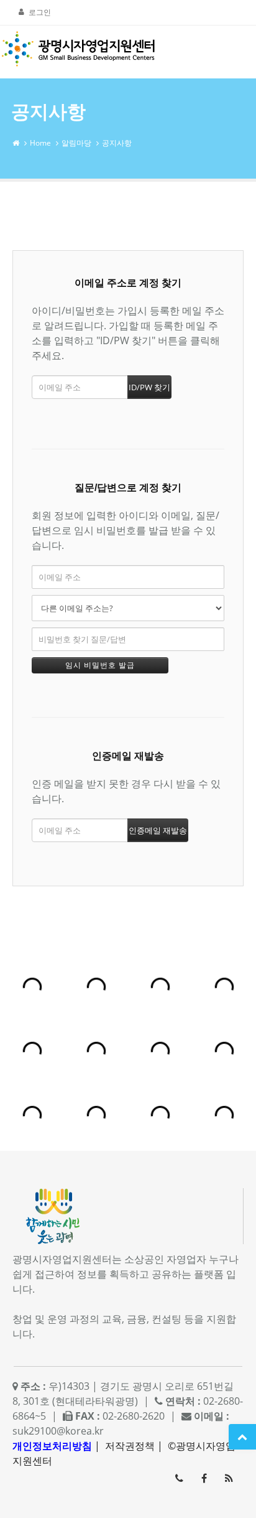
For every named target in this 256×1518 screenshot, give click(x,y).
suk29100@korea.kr (58, 1431)
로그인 (40, 12)
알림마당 (76, 143)
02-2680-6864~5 (179, 1478)
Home (40, 143)
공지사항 (117, 143)
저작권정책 (130, 1446)
